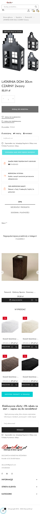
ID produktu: (5, 127)
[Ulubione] (33, 10)
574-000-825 (14, 164)
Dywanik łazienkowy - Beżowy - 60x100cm (10, 377)
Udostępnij (7, 134)
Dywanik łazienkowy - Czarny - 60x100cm (30, 377)
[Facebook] (2, 474)
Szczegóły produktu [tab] (20, 207)
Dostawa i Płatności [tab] (20, 212)
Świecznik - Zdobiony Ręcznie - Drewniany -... (20, 292)
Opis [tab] (20, 202)
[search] (36, 7)
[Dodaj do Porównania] (36, 300)
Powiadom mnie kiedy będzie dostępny (20, 152)
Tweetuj (18, 134)
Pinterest (28, 134)
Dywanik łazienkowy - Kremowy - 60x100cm (30, 339)
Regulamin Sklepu (28, 143)
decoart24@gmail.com (9, 465)
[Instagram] (12, 474)
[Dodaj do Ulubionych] (32, 300)
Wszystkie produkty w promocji (17, 394)
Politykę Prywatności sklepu (10, 146)
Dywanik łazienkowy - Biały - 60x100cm (10, 339)
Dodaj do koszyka (20, 109)
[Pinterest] (7, 474)
